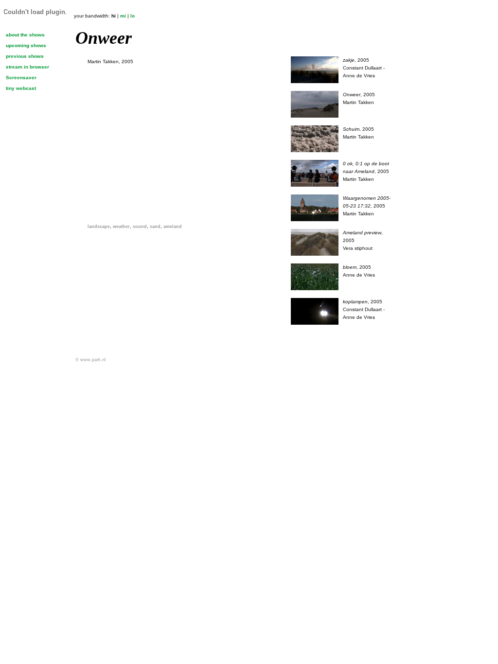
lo (132, 15)
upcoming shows (26, 45)
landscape (99, 226)
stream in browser (27, 67)
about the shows (25, 34)
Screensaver (21, 77)
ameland (172, 226)
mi (123, 15)
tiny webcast (21, 88)
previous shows (25, 56)
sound (140, 226)
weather (121, 226)
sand (155, 226)
